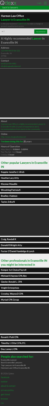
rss (2, 403)
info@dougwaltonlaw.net (11, 66)
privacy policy (7, 390)
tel (8, 63)
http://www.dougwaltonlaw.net (13, 137)
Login (39, 3)
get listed (5, 394)
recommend (40, 32)
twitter (4, 381)
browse (4, 398)
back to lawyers (10, 7)
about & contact (8, 386)
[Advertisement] (24, 93)
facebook (5, 377)
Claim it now (22, 24)
